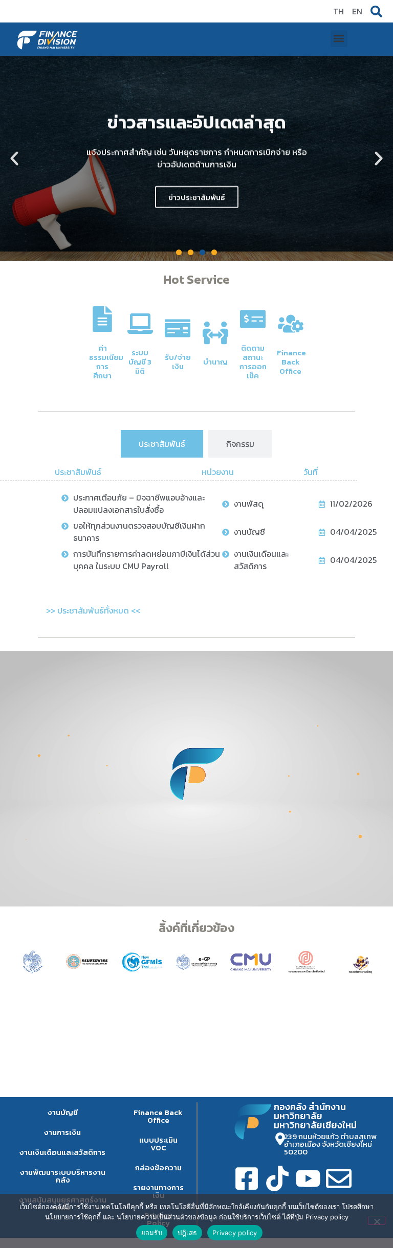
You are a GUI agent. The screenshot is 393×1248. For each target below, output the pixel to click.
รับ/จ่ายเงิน (178, 361)
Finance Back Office (291, 362)
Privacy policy (234, 1233)
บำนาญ (215, 362)
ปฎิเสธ (187, 1233)
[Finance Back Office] (290, 323)
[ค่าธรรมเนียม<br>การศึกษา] (102, 319)
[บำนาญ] (215, 333)
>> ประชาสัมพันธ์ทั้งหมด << (93, 610)
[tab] (162, 444)
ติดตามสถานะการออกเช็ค (253, 361)
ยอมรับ (151, 1233)
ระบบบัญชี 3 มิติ (139, 362)
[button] (339, 38)
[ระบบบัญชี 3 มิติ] (140, 323)
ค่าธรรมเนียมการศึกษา (106, 361)
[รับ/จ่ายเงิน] (177, 328)
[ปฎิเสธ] (376, 1220)
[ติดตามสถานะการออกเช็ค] (253, 319)
